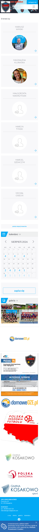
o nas (9, 515)
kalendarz (13, 234)
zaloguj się (32, 2)
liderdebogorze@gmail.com (9, 510)
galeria (12, 300)
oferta (15, 515)
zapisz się (19, 290)
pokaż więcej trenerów (19, 226)
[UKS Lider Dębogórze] (12, 6)
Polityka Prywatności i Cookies (21, 528)
